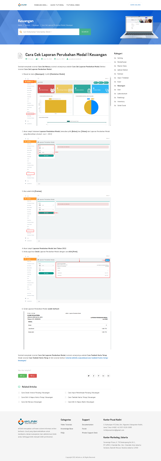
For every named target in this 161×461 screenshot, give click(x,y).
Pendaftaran (122, 62)
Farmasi (120, 74)
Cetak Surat (122, 105)
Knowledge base (67, 429)
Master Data (122, 66)
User (119, 90)
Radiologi (121, 98)
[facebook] (93, 376)
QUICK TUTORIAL (57, 5)
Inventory (121, 101)
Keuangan (36, 25)
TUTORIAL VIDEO (73, 5)
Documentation (87, 425)
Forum (84, 429)
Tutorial (27, 25)
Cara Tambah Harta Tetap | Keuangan (82, 397)
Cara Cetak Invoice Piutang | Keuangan (35, 393)
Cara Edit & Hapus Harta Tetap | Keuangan (37, 397)
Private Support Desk (89, 433)
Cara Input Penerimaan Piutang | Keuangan (83, 393)
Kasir (119, 82)
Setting (120, 58)
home (20, 25)
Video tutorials (66, 425)
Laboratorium (122, 94)
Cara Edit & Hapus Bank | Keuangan (81, 402)
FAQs (63, 433)
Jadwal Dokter (123, 70)
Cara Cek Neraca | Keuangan (31, 402)
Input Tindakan (123, 78)
